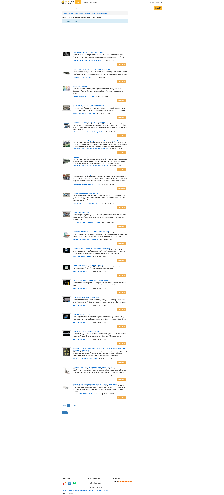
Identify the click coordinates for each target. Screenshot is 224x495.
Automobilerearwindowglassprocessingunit (86, 175)
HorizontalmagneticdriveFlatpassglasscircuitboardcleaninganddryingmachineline (98, 141)
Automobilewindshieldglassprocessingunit (86, 193)
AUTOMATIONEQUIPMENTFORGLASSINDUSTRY (88, 52)
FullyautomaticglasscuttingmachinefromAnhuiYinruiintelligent (92, 69)
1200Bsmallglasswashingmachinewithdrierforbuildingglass (91, 231)
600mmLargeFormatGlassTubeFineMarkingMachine (89, 122)
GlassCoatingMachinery (80, 86)
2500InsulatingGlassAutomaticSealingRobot (86, 297)
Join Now (159, 2)
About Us (71, 490)
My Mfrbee (93, 2)
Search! (158, 8)
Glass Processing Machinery (100, 13)
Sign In (152, 2)
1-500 (64, 413)
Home (65, 13)
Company (85, 2)
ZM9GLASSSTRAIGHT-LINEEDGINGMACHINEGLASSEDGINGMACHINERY (96, 384)
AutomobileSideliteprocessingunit (83, 212)
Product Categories (95, 483)
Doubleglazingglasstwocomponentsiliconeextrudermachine (91, 280)
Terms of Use (91, 490)
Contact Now (121, 64)
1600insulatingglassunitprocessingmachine (86, 331)
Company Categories (95, 487)
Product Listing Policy (81, 490)
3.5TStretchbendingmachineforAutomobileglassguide (89, 105)
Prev (64, 405)
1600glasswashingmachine (82, 314)
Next (75, 405)
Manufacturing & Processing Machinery (79, 13)
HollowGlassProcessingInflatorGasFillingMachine (88, 265)
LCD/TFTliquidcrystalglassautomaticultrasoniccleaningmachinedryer (94, 158)
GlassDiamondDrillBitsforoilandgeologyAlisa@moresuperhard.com (93, 367)
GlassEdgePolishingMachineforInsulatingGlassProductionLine (92, 248)
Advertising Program (102, 490)
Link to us (64, 490)
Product (78, 2)
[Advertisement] (95, 37)
